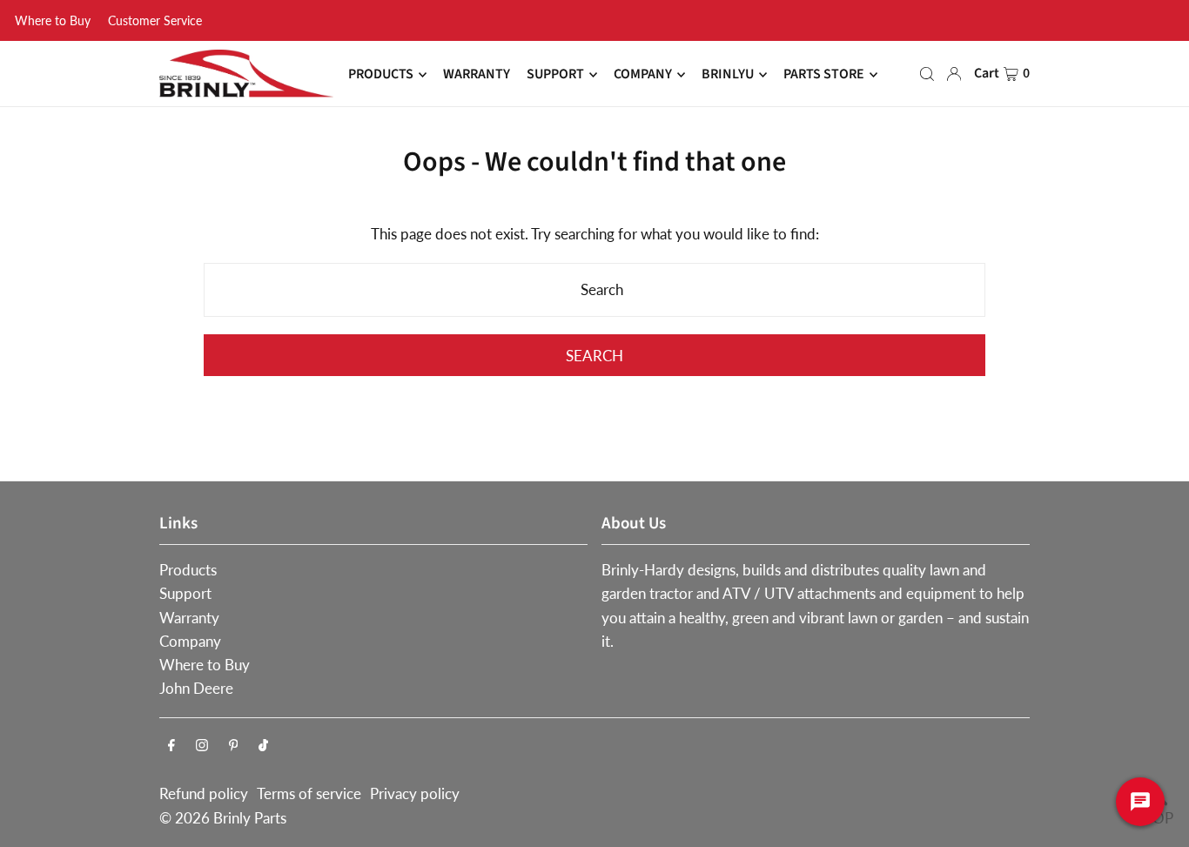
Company (190, 641)
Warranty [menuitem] (476, 74)
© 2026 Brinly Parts (222, 818)
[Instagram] (202, 745)
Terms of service (309, 793)
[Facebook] (171, 745)
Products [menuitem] (380, 74)
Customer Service (155, 20)
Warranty (189, 617)
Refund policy (203, 793)
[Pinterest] (233, 745)
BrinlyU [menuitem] (728, 74)
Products (188, 570)
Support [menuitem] (555, 74)
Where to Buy (53, 20)
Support (185, 593)
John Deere (196, 688)
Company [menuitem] (643, 74)
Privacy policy (415, 793)
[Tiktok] (263, 745)
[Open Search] (927, 74)
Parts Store (823, 74)
